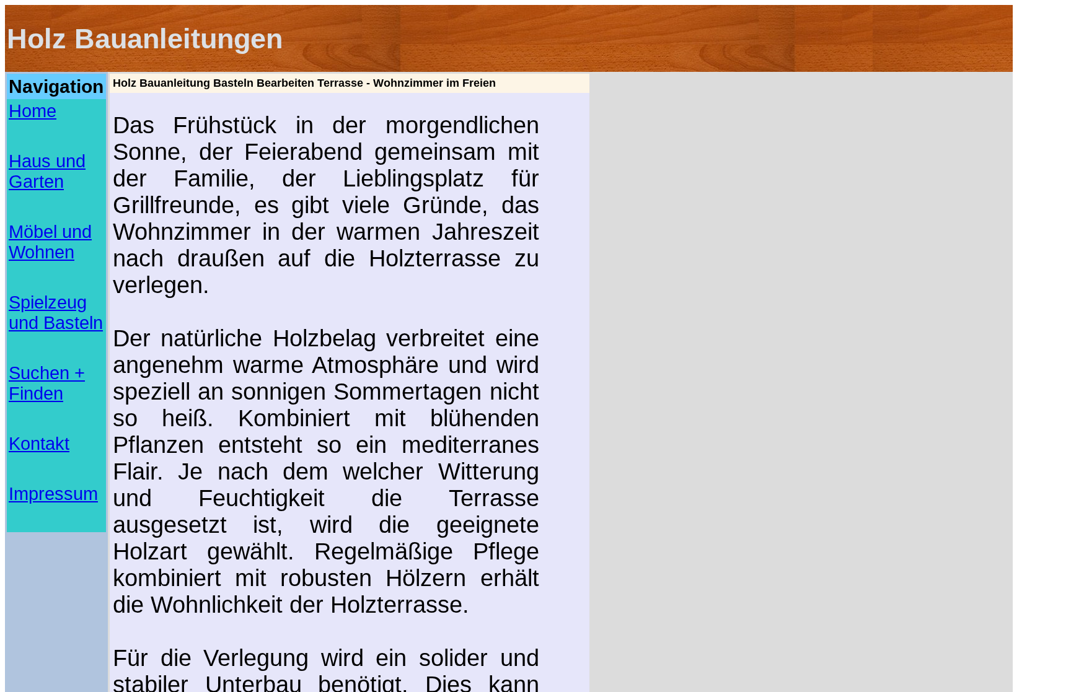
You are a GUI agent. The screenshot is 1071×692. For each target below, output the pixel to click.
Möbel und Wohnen (50, 242)
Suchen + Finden (47, 383)
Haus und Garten (47, 171)
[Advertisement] (56, 570)
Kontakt (39, 443)
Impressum (53, 494)
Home (32, 111)
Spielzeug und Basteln (56, 312)
